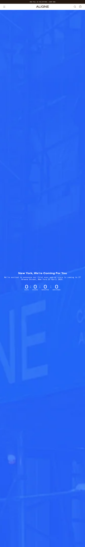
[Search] (75, 7)
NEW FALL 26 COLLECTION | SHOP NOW (42, 2)
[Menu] (4, 6)
